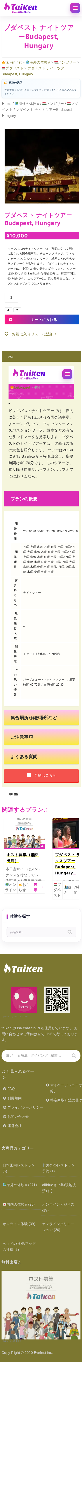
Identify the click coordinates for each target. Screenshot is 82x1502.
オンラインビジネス (58, 1204)
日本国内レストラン (19, 1165)
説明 (11, 356)
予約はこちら (44, 775)
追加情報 (14, 793)
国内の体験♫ (17, 1204)
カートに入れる (44, 319)
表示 (35, 887)
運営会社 (14, 1126)
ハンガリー (55, 104)
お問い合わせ (18, 1116)
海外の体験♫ (29, 104)
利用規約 (14, 1098)
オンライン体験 (15, 1224)
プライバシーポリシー (25, 1107)
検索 (72, 933)
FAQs (12, 1089)
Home (7, 104)
